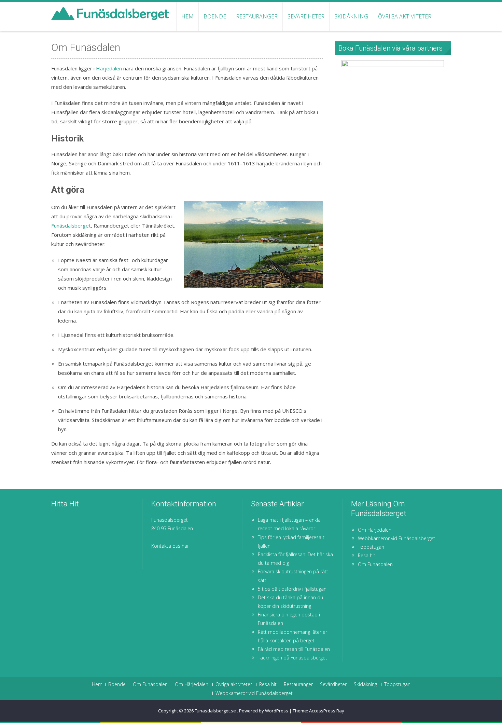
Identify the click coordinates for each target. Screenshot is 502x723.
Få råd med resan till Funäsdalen (294, 649)
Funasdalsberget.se (216, 711)
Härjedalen (109, 68)
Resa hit (366, 555)
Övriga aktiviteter (404, 16)
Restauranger (257, 16)
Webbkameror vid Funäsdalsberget (396, 538)
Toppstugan (371, 547)
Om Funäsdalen (375, 564)
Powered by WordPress (263, 711)
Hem (187, 16)
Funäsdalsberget (71, 225)
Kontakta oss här (170, 546)
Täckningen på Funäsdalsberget (292, 657)
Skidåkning (351, 16)
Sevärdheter (306, 16)
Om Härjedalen (374, 530)
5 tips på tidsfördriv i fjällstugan (292, 589)
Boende (215, 16)
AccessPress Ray (326, 711)
